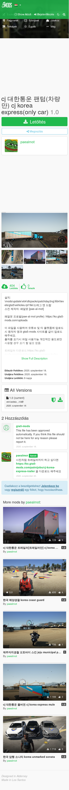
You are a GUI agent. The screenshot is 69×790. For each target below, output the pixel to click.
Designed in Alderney (14, 776)
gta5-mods (23, 426)
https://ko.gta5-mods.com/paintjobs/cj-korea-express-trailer (35, 467)
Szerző (33, 455)
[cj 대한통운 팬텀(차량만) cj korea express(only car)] (34, 230)
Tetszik (31, 288)
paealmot (27, 141)
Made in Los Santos (14, 780)
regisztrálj (17, 490)
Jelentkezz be (50, 486)
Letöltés (37, 121)
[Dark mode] (58, 14)
